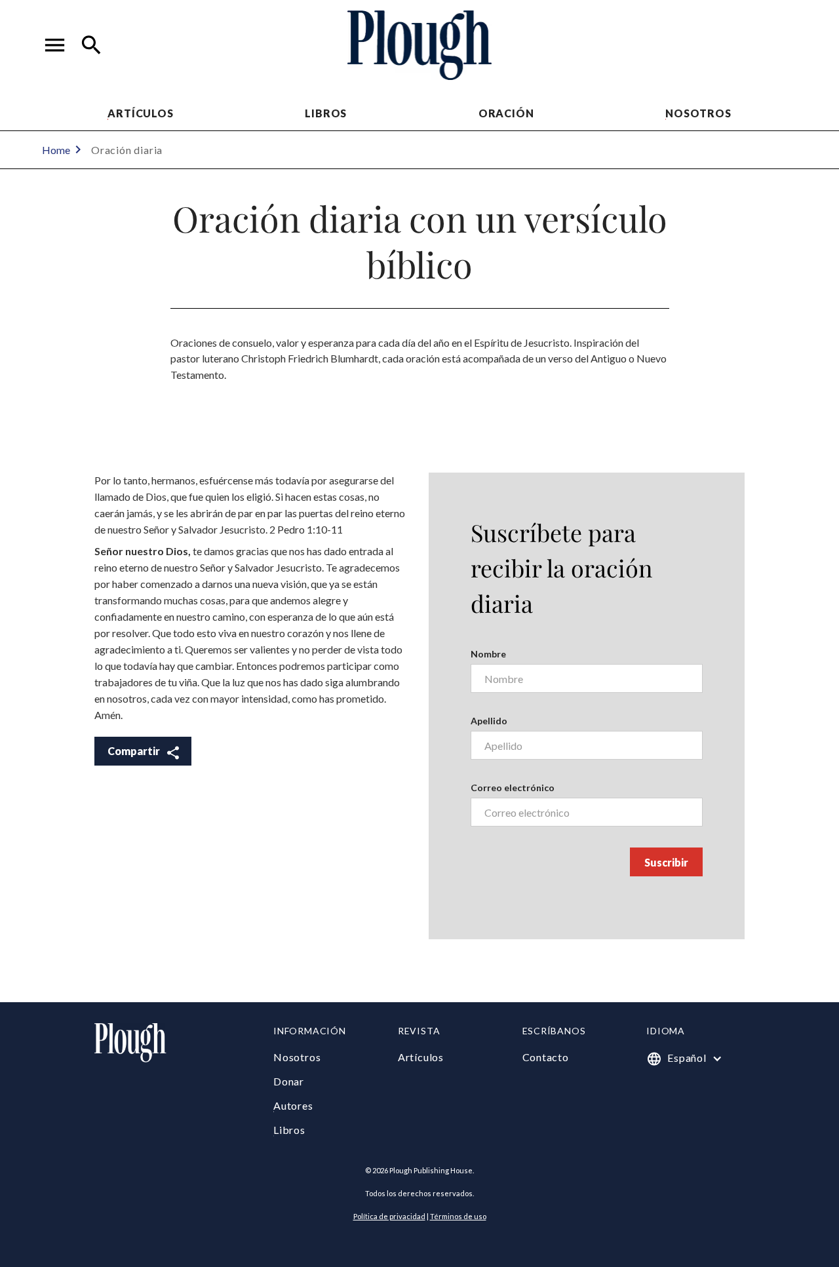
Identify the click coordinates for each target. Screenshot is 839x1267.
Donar (288, 1081)
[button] (55, 45)
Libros (326, 113)
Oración (506, 113)
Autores (293, 1105)
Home (56, 150)
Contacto (545, 1057)
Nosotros (698, 113)
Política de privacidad (389, 1216)
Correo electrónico (513, 787)
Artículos (140, 113)
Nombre (488, 653)
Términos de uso (458, 1216)
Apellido (489, 720)
